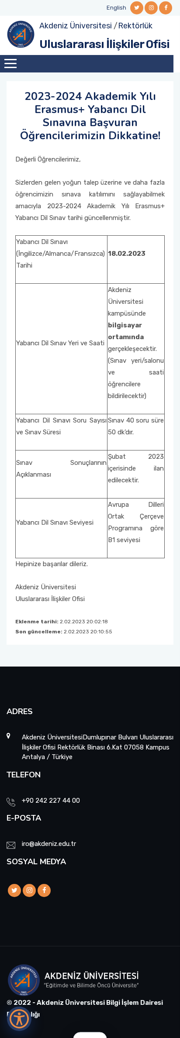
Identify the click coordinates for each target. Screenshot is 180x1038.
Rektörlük (135, 26)
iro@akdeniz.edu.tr (49, 844)
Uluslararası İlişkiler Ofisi (104, 44)
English (116, 7)
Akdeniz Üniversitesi (75, 26)
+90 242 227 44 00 (51, 800)
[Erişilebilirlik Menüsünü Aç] (19, 1019)
